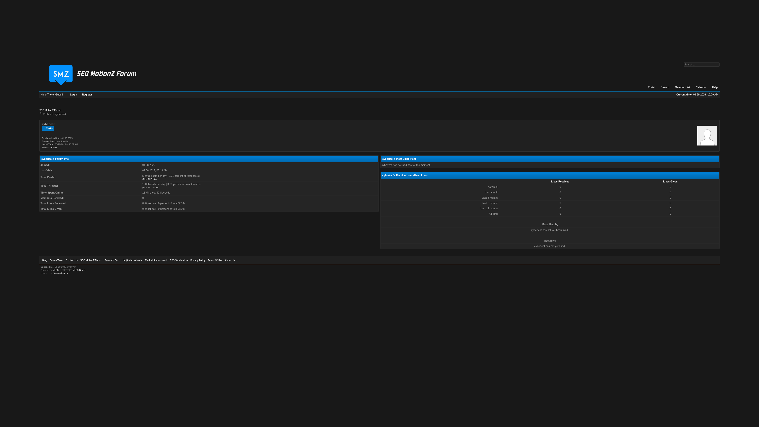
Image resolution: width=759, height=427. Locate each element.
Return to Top (112, 260)
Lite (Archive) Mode (132, 260)
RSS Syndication (179, 260)
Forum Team (56, 260)
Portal (651, 87)
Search (665, 87)
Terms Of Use (215, 260)
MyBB (56, 270)
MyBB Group (79, 270)
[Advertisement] (379, 29)
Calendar (701, 87)
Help (715, 87)
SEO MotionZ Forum (50, 110)
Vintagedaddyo (61, 273)
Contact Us (72, 260)
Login (73, 94)
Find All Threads (151, 187)
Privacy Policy (197, 260)
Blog (44, 260)
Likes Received (560, 181)
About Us (230, 260)
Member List (682, 87)
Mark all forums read (156, 260)
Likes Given (670, 181)
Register (87, 94)
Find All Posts (149, 179)
